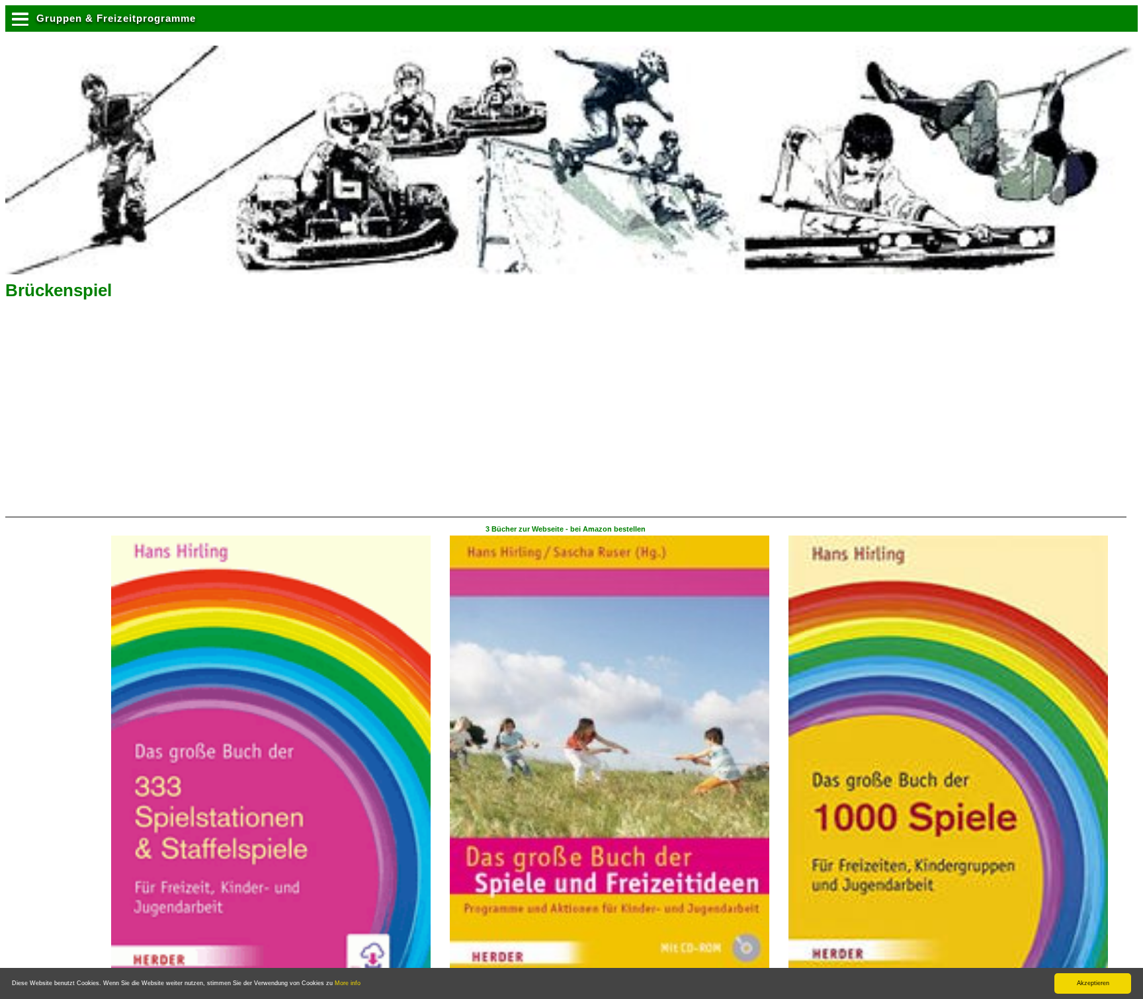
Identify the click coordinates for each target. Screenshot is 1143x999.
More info (347, 983)
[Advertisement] (117, 412)
